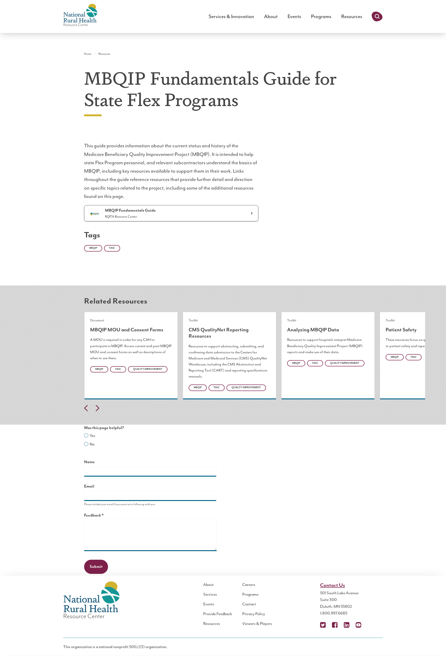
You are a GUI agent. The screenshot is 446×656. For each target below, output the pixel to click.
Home (88, 54)
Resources (351, 16)
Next (97, 408)
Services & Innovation (231, 16)
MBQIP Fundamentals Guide (130, 210)
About (271, 16)
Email (89, 486)
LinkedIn (346, 625)
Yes (92, 435)
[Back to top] (433, 643)
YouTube (358, 625)
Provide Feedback (217, 613)
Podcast (370, 625)
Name (89, 462)
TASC (112, 248)
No (92, 444)
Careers (248, 584)
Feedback (102, 516)
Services (210, 594)
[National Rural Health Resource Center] (80, 15)
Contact (249, 604)
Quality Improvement (147, 369)
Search (377, 16)
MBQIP (93, 248)
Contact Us (332, 585)
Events (294, 16)
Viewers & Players (257, 623)
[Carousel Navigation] (223, 409)
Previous (86, 408)
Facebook (335, 625)
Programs (321, 16)
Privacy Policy (253, 613)
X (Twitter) (323, 625)
